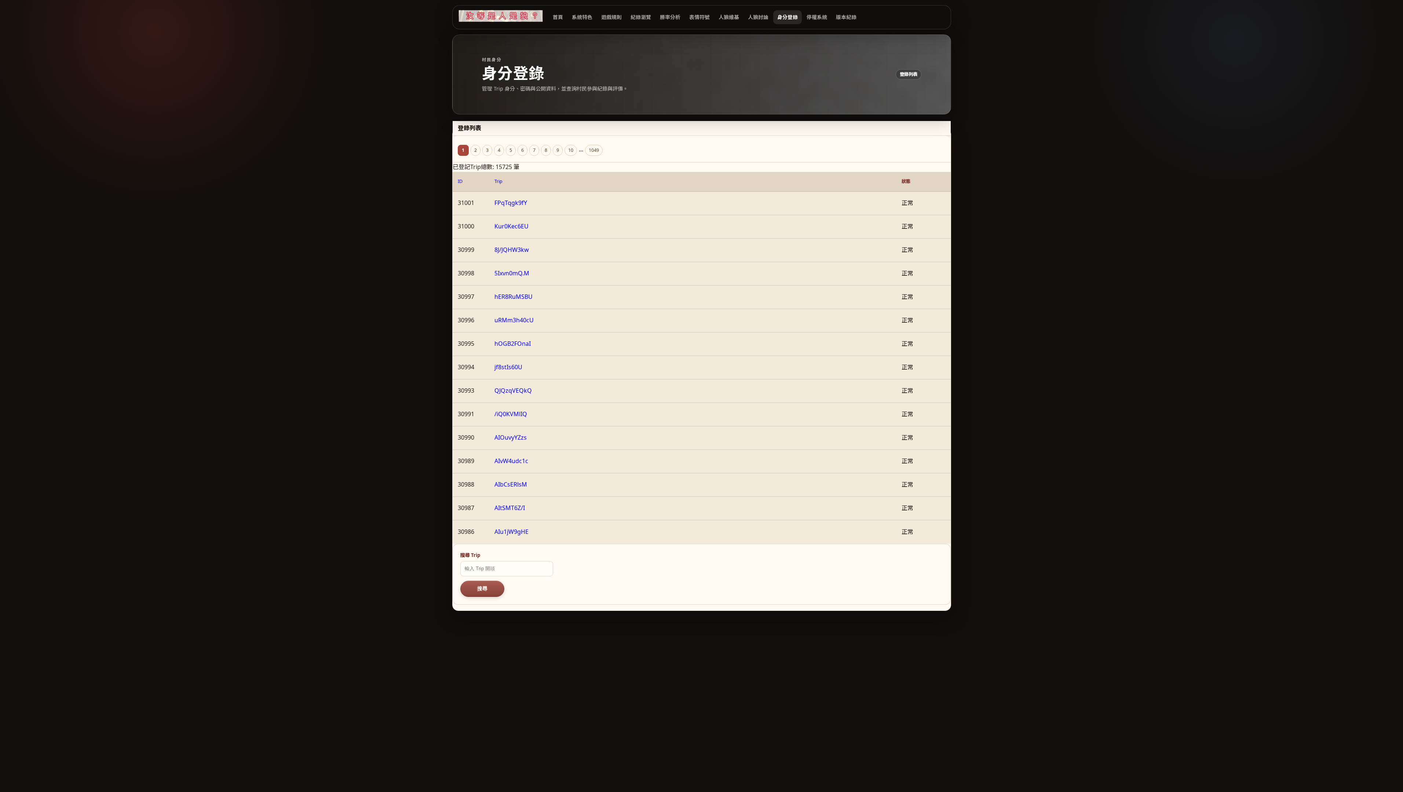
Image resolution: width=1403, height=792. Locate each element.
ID (460, 181)
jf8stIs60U (508, 367)
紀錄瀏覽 (641, 17)
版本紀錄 (846, 17)
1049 (594, 150)
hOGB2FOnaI (512, 344)
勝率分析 (670, 17)
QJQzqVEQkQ (513, 390)
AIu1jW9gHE (511, 532)
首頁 (558, 17)
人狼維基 (729, 17)
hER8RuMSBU (513, 297)
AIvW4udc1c (511, 461)
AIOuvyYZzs (510, 437)
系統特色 (582, 17)
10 (570, 150)
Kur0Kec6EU (511, 226)
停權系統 (817, 17)
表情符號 (699, 17)
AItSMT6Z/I (509, 508)
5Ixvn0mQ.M (511, 273)
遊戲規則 (611, 17)
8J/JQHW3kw (511, 250)
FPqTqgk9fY (510, 203)
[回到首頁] (500, 16)
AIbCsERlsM (510, 484)
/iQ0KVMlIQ (510, 414)
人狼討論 (758, 17)
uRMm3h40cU (514, 320)
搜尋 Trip (470, 555)
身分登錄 (787, 17)
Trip (498, 181)
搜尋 (482, 588)
